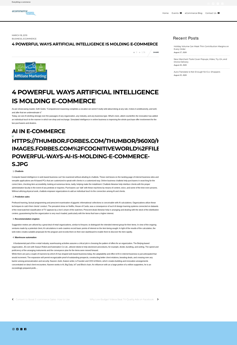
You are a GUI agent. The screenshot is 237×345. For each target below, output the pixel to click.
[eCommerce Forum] (24, 14)
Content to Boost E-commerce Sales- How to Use (43, 299)
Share (156, 52)
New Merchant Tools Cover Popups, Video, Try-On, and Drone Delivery (200, 60)
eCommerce (30, 39)
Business (17, 39)
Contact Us (210, 13)
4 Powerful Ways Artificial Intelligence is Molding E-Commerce (85, 44)
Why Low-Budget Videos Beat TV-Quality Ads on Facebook (122, 299)
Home (165, 13)
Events (175, 13)
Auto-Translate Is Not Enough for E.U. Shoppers (197, 72)
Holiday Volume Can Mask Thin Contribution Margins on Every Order (201, 47)
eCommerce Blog (193, 13)
